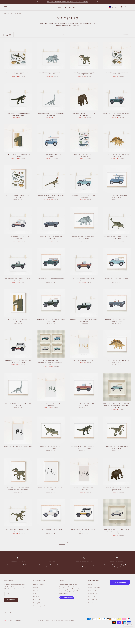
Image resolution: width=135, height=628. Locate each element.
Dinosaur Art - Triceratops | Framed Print (84, 237)
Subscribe (11, 600)
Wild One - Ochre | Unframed (84, 360)
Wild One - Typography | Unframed (84, 488)
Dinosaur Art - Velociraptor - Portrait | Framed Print (18, 488)
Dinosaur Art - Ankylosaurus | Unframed (117, 237)
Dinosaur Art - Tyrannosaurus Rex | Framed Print (83, 447)
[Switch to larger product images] (3, 34)
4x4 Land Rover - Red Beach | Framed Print (84, 404)
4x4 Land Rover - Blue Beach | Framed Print (117, 320)
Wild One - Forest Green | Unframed (51, 404)
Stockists (35, 588)
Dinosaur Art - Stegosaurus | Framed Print (117, 361)
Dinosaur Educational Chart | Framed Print (18, 196)
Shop (11, 13)
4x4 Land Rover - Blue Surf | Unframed (51, 155)
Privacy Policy (92, 597)
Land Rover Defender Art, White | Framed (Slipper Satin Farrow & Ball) (117, 531)
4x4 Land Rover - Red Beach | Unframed (84, 279)
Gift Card (36, 597)
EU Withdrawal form (94, 594)
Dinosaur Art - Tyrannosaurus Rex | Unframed (18, 114)
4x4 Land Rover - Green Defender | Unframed (116, 114)
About (90, 584)
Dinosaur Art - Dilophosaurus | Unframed (51, 196)
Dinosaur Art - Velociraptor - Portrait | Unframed (84, 73)
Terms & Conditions (93, 600)
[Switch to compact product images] (10, 34)
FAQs (34, 594)
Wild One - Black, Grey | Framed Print (51, 488)
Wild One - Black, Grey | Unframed (18, 446)
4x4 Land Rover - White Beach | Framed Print (51, 530)
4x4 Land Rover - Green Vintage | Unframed (18, 279)
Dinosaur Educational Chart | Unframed (18, 73)
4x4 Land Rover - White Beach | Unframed (18, 237)
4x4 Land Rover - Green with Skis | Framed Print (51, 320)
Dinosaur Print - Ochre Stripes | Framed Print (18, 320)
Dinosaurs (18, 13)
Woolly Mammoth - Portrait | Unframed (84, 114)
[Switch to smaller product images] (7, 34)
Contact (35, 591)
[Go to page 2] (73, 543)
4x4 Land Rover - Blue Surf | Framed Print (117, 196)
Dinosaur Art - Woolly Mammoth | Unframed (117, 488)
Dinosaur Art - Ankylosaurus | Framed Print (51, 447)
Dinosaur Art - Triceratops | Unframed (51, 73)
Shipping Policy (92, 591)
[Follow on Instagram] (5, 612)
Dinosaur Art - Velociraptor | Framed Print (117, 447)
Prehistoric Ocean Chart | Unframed (83, 155)
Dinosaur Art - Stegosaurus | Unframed (117, 155)
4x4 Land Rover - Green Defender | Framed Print (51, 279)
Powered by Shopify (66, 620)
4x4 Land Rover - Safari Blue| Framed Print (117, 279)
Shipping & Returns (38, 584)
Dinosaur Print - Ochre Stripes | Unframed (18, 155)
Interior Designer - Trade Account (42, 606)
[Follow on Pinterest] (10, 612)
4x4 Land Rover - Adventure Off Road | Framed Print (84, 530)
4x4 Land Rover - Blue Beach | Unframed (51, 237)
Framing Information (39, 603)
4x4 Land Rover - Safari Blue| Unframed (84, 196)
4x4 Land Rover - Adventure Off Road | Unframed (18, 361)
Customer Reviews (38, 600)
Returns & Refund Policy (95, 588)
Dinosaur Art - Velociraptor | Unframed (18, 530)
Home (6, 13)
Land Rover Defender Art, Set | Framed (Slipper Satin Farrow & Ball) (51, 362)
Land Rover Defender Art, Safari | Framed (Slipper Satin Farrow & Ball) (116, 405)
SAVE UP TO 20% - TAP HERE (67, 1)
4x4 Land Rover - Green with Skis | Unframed (84, 320)
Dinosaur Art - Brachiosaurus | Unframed (51, 114)
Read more (76, 25)
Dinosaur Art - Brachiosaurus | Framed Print (18, 404)
